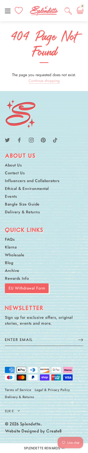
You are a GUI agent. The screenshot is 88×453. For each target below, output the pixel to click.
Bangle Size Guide (22, 204)
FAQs (10, 239)
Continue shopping (44, 80)
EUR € (9, 411)
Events (11, 196)
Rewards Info (17, 278)
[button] (44, 448)
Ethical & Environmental (27, 188)
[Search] (68, 11)
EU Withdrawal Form (27, 288)
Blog (9, 263)
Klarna (11, 247)
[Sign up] (80, 339)
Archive (12, 270)
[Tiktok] (55, 140)
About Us (13, 165)
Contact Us (15, 173)
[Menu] (7, 11)
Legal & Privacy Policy (52, 389)
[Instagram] (31, 140)
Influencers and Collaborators (32, 181)
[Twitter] (7, 140)
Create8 (54, 431)
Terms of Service (18, 389)
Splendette (30, 424)
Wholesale (14, 255)
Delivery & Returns (22, 212)
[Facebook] (19, 140)
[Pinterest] (43, 140)
